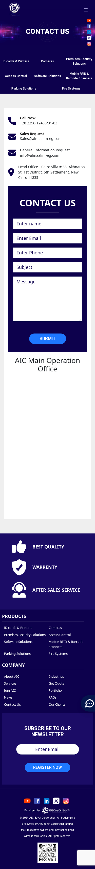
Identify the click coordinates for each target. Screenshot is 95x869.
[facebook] (89, 26)
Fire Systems (71, 88)
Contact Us (12, 704)
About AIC (11, 676)
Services (10, 683)
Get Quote (56, 683)
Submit (48, 338)
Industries (56, 676)
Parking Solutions (23, 88)
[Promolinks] (56, 810)
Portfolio (55, 690)
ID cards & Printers (16, 61)
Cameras (47, 61)
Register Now (47, 767)
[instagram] (89, 44)
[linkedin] (89, 32)
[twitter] (89, 38)
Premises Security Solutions (25, 634)
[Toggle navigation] (86, 9)
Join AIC (10, 690)
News (8, 697)
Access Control (16, 76)
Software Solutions (47, 76)
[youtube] (89, 20)
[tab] (16, 61)
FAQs (52, 697)
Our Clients (57, 704)
